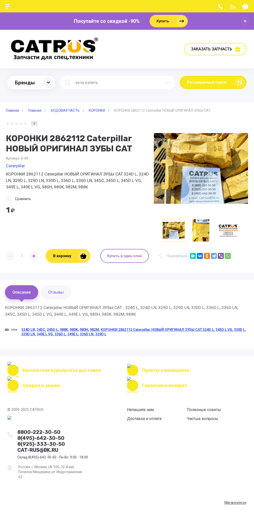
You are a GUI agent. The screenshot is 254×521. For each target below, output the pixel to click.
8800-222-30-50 (39, 432)
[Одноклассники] (207, 256)
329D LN (28, 334)
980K (74, 330)
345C (41, 330)
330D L (239, 330)
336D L (60, 334)
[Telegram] (214, 256)
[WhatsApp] (228, 256)
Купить (163, 21)
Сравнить (23, 199)
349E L (72, 334)
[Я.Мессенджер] (193, 256)
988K (64, 330)
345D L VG (224, 330)
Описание (21, 292)
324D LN (28, 330)
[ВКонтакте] (200, 256)
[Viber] (221, 256)
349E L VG (45, 334)
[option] (201, 168)
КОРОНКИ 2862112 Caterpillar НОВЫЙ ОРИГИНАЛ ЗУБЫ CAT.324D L (157, 330)
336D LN (87, 334)
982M (94, 330)
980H (84, 330)
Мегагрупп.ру (235, 502)
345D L (52, 330)
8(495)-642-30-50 (40, 438)
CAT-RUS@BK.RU (37, 450)
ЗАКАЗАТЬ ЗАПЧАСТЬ (211, 49)
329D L (100, 334)
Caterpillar (15, 165)
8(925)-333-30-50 (41, 444)
